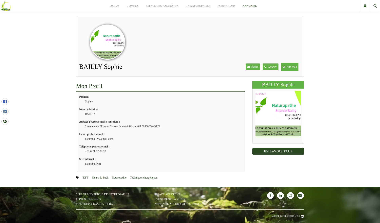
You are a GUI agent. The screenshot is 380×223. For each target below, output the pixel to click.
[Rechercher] (375, 6)
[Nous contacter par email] (300, 195)
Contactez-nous (88, 199)
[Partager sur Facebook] (5, 101)
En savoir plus (278, 151)
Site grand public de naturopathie (102, 194)
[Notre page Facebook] (270, 195)
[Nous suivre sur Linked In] (280, 195)
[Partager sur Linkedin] (5, 111)
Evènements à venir (169, 199)
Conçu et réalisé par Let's (286, 215)
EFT (85, 177)
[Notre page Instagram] (290, 195)
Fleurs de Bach (100, 177)
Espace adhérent (167, 194)
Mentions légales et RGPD (96, 203)
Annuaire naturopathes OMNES (177, 203)
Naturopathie (119, 177)
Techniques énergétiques (143, 177)
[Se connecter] (365, 6)
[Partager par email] (5, 121)
